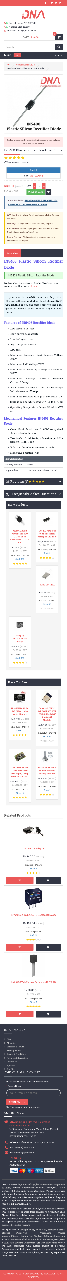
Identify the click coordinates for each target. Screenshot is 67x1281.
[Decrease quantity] (34, 186)
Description (12, 252)
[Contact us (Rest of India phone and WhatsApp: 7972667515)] (6, 23)
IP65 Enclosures (49, 1242)
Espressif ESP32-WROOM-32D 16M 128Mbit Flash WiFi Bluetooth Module (47, 714)
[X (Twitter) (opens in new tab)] (58, 55)
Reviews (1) (19, 481)
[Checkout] (60, 2)
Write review (47, 608)
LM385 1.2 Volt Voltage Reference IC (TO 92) (33, 982)
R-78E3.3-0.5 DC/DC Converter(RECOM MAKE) (33, 915)
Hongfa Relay (27, 1229)
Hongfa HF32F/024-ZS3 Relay (20, 638)
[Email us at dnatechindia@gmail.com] (5, 30)
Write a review (12, 162)
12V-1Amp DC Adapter (33, 848)
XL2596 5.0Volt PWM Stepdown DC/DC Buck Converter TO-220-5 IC (19, 536)
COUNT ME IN (17, 1102)
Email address (14, 1086)
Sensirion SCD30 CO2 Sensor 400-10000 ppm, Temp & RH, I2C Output (20, 772)
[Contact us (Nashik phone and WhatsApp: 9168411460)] (6, 26)
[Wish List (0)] (52, 2)
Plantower (21, 1232)
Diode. (34, 286)
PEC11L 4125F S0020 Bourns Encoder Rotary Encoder (47, 770)
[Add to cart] (20, 880)
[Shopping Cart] (56, 2)
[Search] (59, 47)
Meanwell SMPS (56, 1229)
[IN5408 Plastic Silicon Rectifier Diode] (33, 103)
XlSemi (14, 1236)
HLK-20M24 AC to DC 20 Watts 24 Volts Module (20, 711)
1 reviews (25, 162)
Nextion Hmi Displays (31, 1236)
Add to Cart (36, 192)
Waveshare (45, 1232)
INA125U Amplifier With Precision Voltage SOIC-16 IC (47, 533)
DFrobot (6, 1232)
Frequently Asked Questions (33, 494)
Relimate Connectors (54, 1236)
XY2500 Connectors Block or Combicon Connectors (27, 1239)
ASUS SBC (41, 1229)
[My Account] (46, 2)
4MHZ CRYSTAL (47, 584)
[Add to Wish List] (48, 192)
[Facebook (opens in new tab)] (55, 55)
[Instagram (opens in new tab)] (61, 55)
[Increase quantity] (43, 186)
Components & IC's (25, 64)
